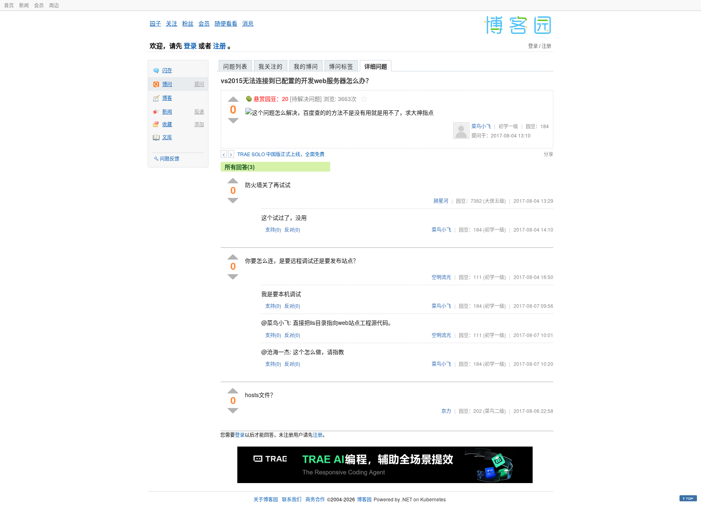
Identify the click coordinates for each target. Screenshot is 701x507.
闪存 (167, 70)
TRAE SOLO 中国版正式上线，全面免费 (281, 153)
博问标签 (341, 66)
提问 (199, 83)
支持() (273, 229)
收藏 (167, 123)
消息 (248, 23)
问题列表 (235, 66)
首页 (9, 5)
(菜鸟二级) (494, 410)
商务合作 (315, 499)
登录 (190, 45)
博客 (167, 97)
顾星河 (441, 200)
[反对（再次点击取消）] (233, 121)
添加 (199, 123)
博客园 (364, 499)
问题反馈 (169, 158)
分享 (548, 153)
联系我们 (291, 499)
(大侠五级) (494, 200)
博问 (167, 83)
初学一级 (508, 125)
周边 (54, 5)
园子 (155, 23)
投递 (199, 111)
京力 (446, 410)
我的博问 (306, 66)
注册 (219, 45)
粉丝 (188, 23)
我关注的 (270, 66)
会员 (39, 5)
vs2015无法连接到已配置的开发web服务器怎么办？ (296, 80)
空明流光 (441, 276)
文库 (167, 136)
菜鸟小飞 (481, 125)
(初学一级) (494, 229)
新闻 (24, 5)
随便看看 (226, 23)
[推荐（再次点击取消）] (233, 100)
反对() (292, 229)
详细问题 (375, 66)
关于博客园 (266, 499)
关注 (171, 23)
